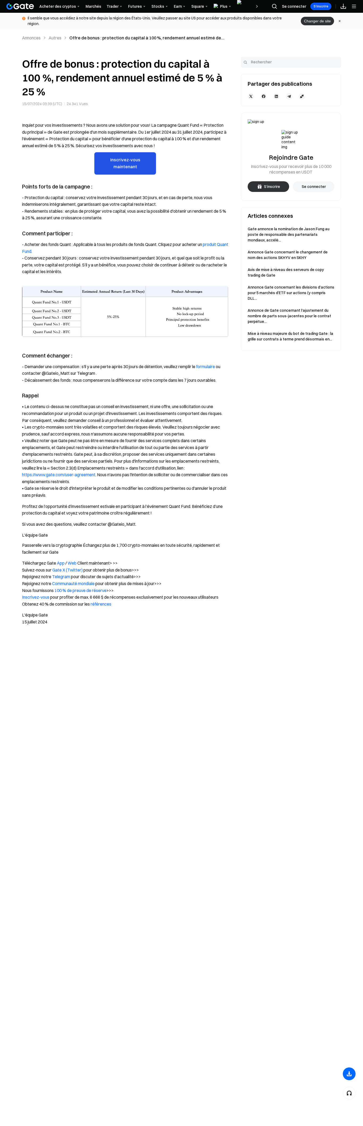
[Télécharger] (349, 1073)
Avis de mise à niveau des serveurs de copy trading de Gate (286, 272)
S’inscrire (321, 6)
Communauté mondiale (73, 583)
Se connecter (294, 6)
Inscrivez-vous (35, 597)
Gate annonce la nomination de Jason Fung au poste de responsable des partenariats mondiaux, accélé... (289, 235)
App (61, 563)
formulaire (205, 366)
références (101, 604)
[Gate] (20, 6)
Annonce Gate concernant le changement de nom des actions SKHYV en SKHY (288, 255)
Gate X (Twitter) (67, 570)
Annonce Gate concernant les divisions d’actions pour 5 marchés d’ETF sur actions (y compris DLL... (291, 293)
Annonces (31, 37)
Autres (55, 37)
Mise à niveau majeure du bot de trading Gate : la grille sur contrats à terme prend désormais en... (290, 336)
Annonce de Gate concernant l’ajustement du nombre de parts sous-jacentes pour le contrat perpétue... (289, 316)
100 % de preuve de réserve (80, 590)
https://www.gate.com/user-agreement (58, 474)
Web (72, 563)
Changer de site (317, 21)
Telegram (61, 576)
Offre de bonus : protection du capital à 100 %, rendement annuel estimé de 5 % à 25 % (145, 38)
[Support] (349, 1093)
